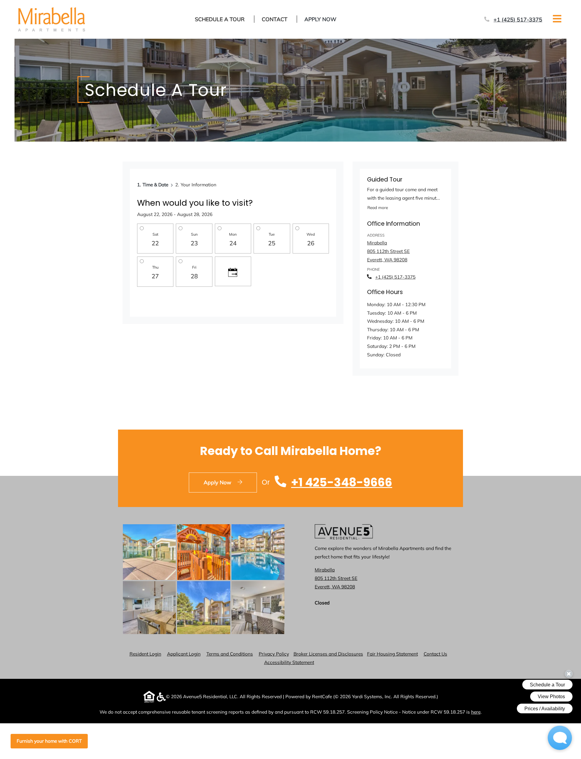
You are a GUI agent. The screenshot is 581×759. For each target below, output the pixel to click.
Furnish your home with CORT (49, 741)
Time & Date (155, 185)
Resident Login (145, 654)
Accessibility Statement (289, 662)
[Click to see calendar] (233, 271)
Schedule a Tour (220, 19)
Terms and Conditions (229, 654)
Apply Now (323, 18)
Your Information (198, 185)
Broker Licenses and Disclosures (328, 654)
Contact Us (435, 654)
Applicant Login (184, 654)
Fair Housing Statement (392, 654)
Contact (274, 19)
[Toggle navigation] (557, 19)
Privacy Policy (274, 654)
